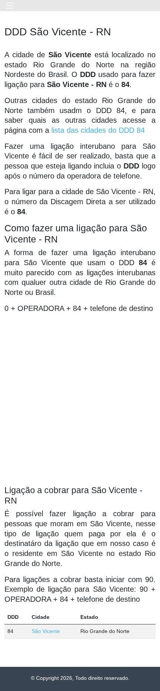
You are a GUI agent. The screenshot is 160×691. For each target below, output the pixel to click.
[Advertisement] (80, 399)
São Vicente (46, 631)
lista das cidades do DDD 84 (98, 130)
